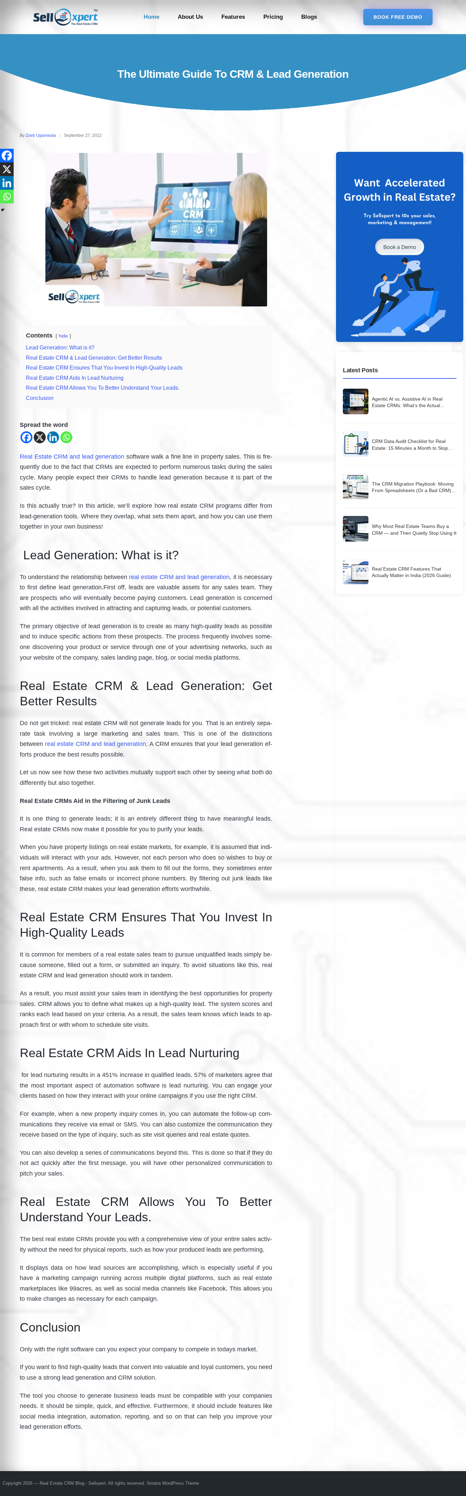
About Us (190, 17)
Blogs (309, 17)
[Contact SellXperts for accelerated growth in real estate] (399, 246)
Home (151, 17)
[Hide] (2, 210)
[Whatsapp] (66, 437)
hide (63, 336)
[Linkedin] (53, 437)
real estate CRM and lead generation (179, 577)
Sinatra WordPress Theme (173, 1483)
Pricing (273, 17)
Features (233, 17)
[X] (40, 437)
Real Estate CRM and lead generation (72, 456)
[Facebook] (26, 437)
